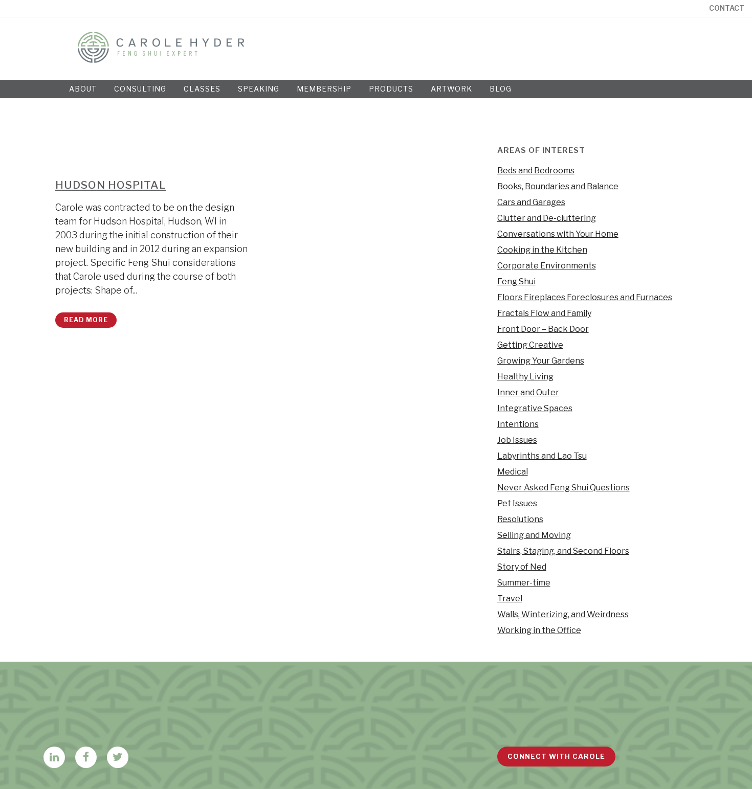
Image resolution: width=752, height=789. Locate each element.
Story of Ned (521, 567)
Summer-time (523, 583)
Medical (512, 472)
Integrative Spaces (534, 408)
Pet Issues (517, 503)
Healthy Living (525, 376)
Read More (86, 320)
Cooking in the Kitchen (542, 250)
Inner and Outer (528, 392)
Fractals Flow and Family (544, 313)
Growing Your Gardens (540, 361)
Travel (509, 598)
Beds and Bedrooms (535, 170)
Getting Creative (530, 345)
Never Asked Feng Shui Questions (563, 487)
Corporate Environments (546, 265)
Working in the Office (539, 630)
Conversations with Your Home (557, 234)
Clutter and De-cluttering (546, 218)
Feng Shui (516, 281)
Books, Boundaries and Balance (557, 186)
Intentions (518, 424)
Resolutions (520, 519)
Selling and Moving (534, 535)
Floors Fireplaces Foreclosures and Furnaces (584, 297)
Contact (726, 8)
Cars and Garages (531, 202)
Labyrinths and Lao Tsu (542, 456)
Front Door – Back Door (543, 329)
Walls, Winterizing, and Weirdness (563, 614)
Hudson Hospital (110, 184)
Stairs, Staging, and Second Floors (563, 551)
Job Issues (517, 440)
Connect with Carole (556, 756)
